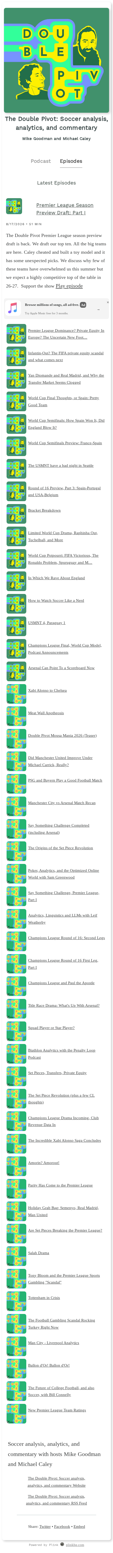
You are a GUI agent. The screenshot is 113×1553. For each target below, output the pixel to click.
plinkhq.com (75, 1545)
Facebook (62, 1526)
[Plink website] (62, 1545)
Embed (79, 1526)
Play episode (69, 286)
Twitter (45, 1526)
